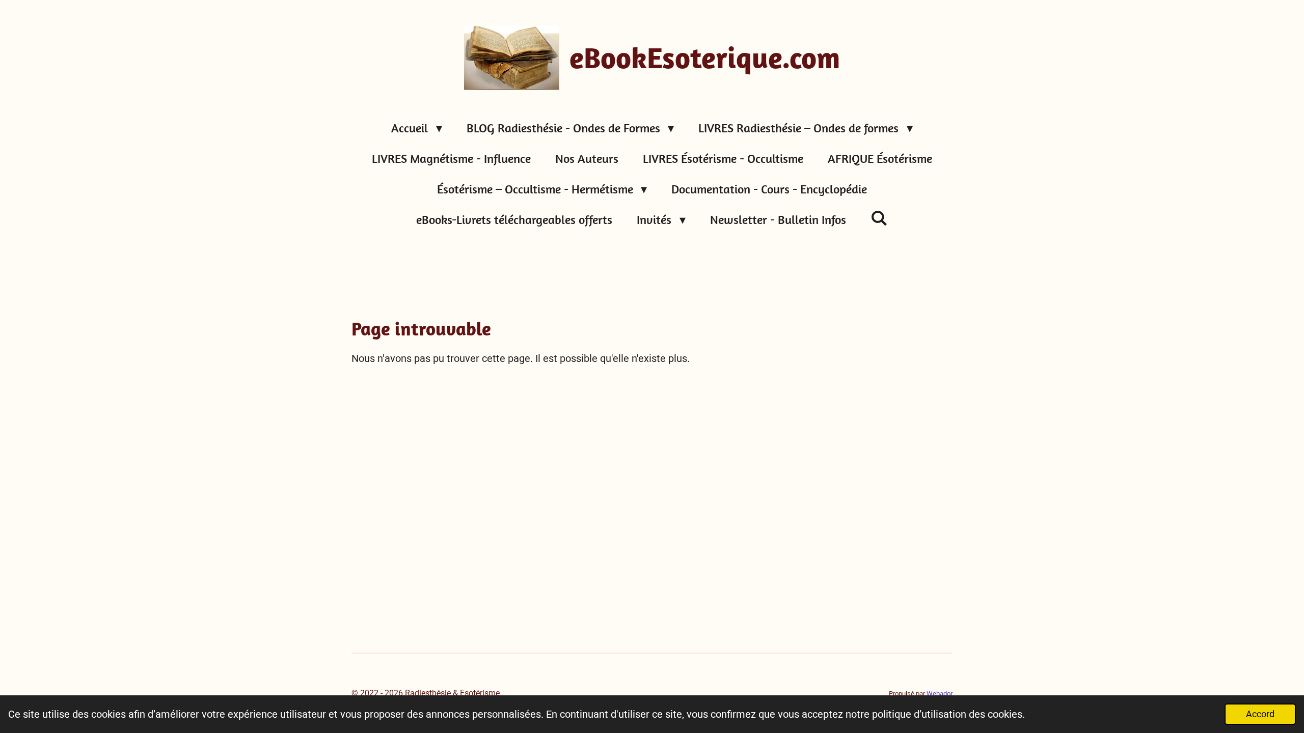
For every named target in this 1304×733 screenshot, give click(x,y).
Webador (940, 693)
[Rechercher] (879, 218)
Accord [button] (1260, 714)
